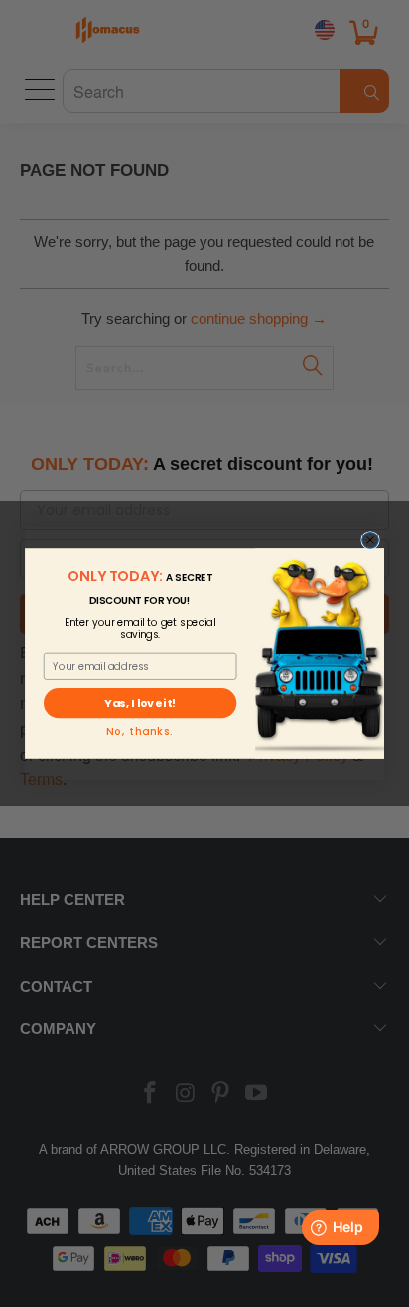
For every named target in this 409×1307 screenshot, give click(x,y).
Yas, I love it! (139, 704)
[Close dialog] (370, 541)
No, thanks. (139, 732)
